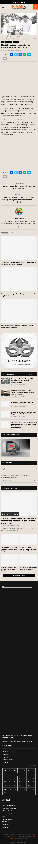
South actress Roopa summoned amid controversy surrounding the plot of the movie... (18, 520)
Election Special (7, 811)
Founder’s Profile (21, 842)
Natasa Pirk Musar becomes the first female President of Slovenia (27, 549)
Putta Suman (6, 50)
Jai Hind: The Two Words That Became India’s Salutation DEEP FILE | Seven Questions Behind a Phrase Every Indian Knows (24, 424)
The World (5, 822)
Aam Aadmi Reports (8, 805)
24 (5, 789)
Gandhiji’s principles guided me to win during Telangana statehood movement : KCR (19, 199)
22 (29, 785)
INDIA (2, 42)
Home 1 (12, 842)
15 (29, 782)
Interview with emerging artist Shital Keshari (28, 568)
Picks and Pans (7, 819)
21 (24, 785)
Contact (5, 754)
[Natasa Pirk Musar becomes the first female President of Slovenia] (28, 539)
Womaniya (5, 827)
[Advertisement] (19, 79)
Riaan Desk (6, 525)
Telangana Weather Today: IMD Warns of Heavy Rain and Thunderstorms (22, 380)
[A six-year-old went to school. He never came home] (5, 404)
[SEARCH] (35, 481)
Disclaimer (6, 762)
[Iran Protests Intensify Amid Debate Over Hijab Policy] (10, 539)
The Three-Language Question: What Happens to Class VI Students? (23, 413)
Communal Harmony (9, 808)
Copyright (5, 757)
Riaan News (16, 42)
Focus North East (8, 814)
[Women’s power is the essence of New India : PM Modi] (10, 560)
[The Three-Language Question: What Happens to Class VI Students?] (5, 414)
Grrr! (4, 816)
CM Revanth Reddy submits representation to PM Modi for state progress (18, 263)
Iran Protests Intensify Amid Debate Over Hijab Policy (9, 549)
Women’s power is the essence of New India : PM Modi (8, 569)
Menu (31, 374)
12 (14, 782)
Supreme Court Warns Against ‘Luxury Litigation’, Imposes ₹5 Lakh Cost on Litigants (23, 392)
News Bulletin (8, 42)
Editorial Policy (7, 759)
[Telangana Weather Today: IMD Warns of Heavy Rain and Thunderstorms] (5, 381)
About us (5, 751)
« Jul (3, 796)
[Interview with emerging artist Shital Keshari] (28, 560)
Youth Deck (6, 824)
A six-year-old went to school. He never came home (22, 403)
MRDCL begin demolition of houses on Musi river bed (19, 187)
